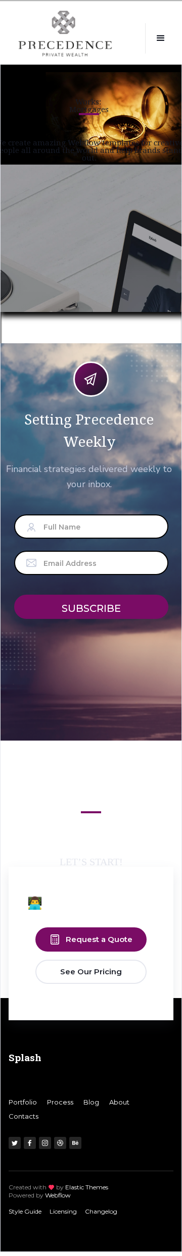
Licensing (63, 1211)
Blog (91, 1102)
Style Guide (25, 1211)
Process (60, 1102)
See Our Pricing (91, 971)
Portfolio (23, 1102)
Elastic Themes (86, 1187)
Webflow (58, 1195)
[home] (65, 40)
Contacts (23, 1116)
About (119, 1102)
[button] (160, 38)
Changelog (101, 1211)
